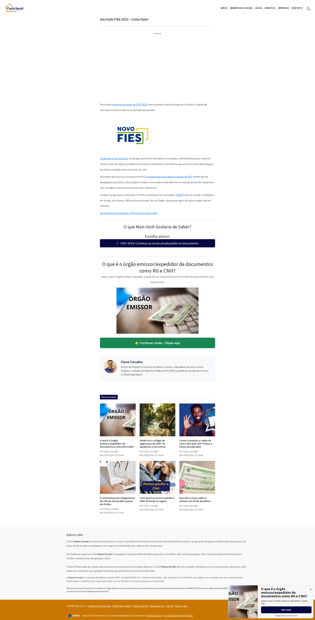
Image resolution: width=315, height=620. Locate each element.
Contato (297, 8)
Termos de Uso (157, 606)
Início (224, 8)
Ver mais (286, 609)
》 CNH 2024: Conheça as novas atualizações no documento (157, 243)
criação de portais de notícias (178, 615)
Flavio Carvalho (132, 362)
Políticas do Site (140, 606)
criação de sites (154, 615)
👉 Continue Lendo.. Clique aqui (157, 343)
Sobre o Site (181, 606)
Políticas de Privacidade (99, 606)
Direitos (270, 8)
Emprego (283, 8)
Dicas (258, 8)
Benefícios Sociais (241, 8)
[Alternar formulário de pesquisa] (308, 8)
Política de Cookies (121, 606)
